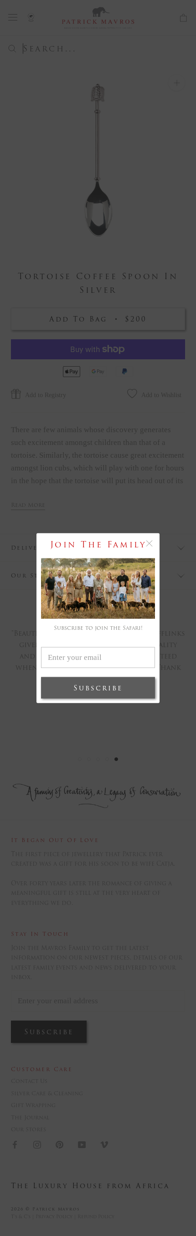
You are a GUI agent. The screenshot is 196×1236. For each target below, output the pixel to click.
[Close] (149, 543)
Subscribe (98, 687)
